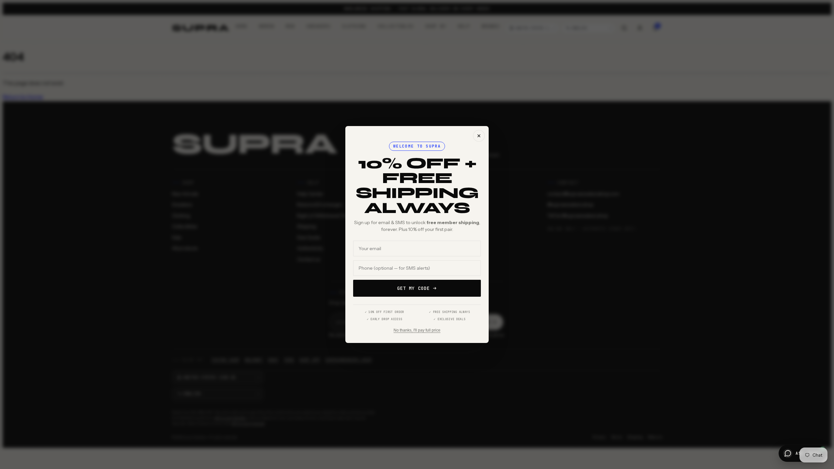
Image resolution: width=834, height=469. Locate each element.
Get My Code (413, 288)
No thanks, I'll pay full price (417, 330)
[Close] (479, 136)
